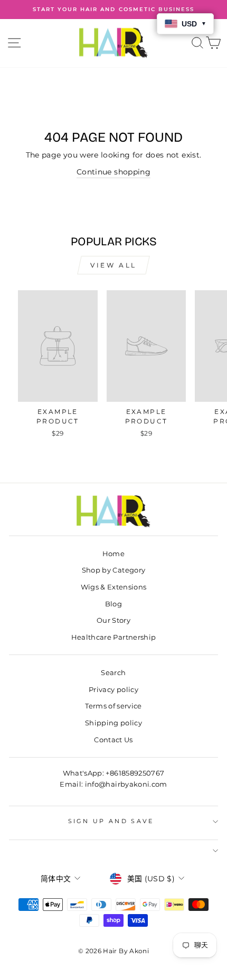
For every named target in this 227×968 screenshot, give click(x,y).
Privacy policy (113, 690)
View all (113, 265)
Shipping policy (113, 723)
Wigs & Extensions (114, 587)
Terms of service (113, 706)
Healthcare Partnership (113, 637)
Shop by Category (114, 570)
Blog (113, 604)
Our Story (113, 620)
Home (113, 554)
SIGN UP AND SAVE (111, 821)
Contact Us (113, 740)
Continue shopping (113, 172)
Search (113, 673)
